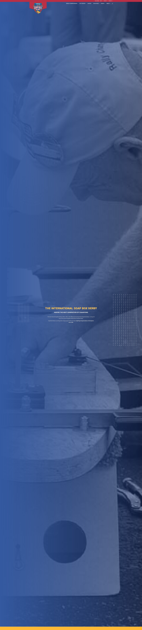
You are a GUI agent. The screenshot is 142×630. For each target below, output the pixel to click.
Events (102, 3)
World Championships (71, 3)
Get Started (82, 3)
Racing (89, 3)
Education (96, 3)
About (108, 3)
